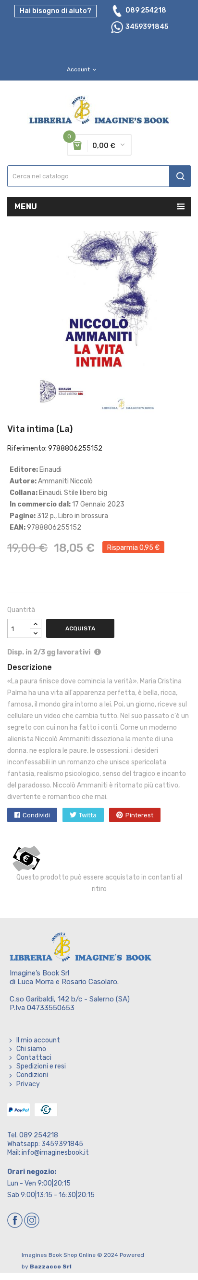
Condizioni (32, 1075)
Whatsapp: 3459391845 (45, 1144)
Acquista (80, 628)
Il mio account (38, 1040)
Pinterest (139, 815)
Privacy (28, 1084)
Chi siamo (31, 1049)
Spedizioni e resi (41, 1066)
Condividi (36, 815)
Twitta (88, 815)
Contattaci (33, 1057)
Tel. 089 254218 (32, 1135)
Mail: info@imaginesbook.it (48, 1152)
